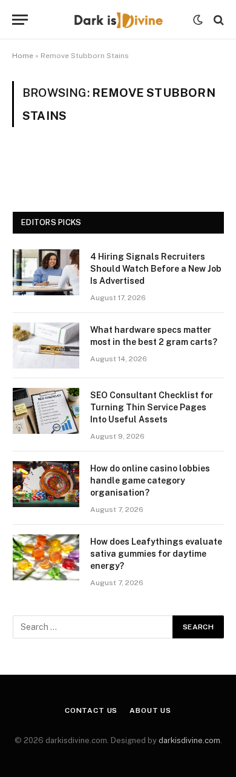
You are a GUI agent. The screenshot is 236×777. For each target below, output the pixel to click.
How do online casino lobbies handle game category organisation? (150, 480)
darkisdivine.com (189, 740)
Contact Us (91, 710)
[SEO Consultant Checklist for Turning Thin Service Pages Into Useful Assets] (46, 411)
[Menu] (20, 19)
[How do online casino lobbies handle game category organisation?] (46, 484)
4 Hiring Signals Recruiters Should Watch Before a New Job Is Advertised (155, 269)
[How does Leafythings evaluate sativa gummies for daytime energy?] (46, 557)
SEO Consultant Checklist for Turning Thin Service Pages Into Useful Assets (151, 407)
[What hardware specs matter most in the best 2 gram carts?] (46, 346)
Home (22, 55)
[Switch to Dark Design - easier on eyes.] (198, 20)
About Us (150, 710)
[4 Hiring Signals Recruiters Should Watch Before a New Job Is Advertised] (46, 272)
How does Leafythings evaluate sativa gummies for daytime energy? (156, 554)
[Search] (217, 19)
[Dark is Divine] (118, 19)
